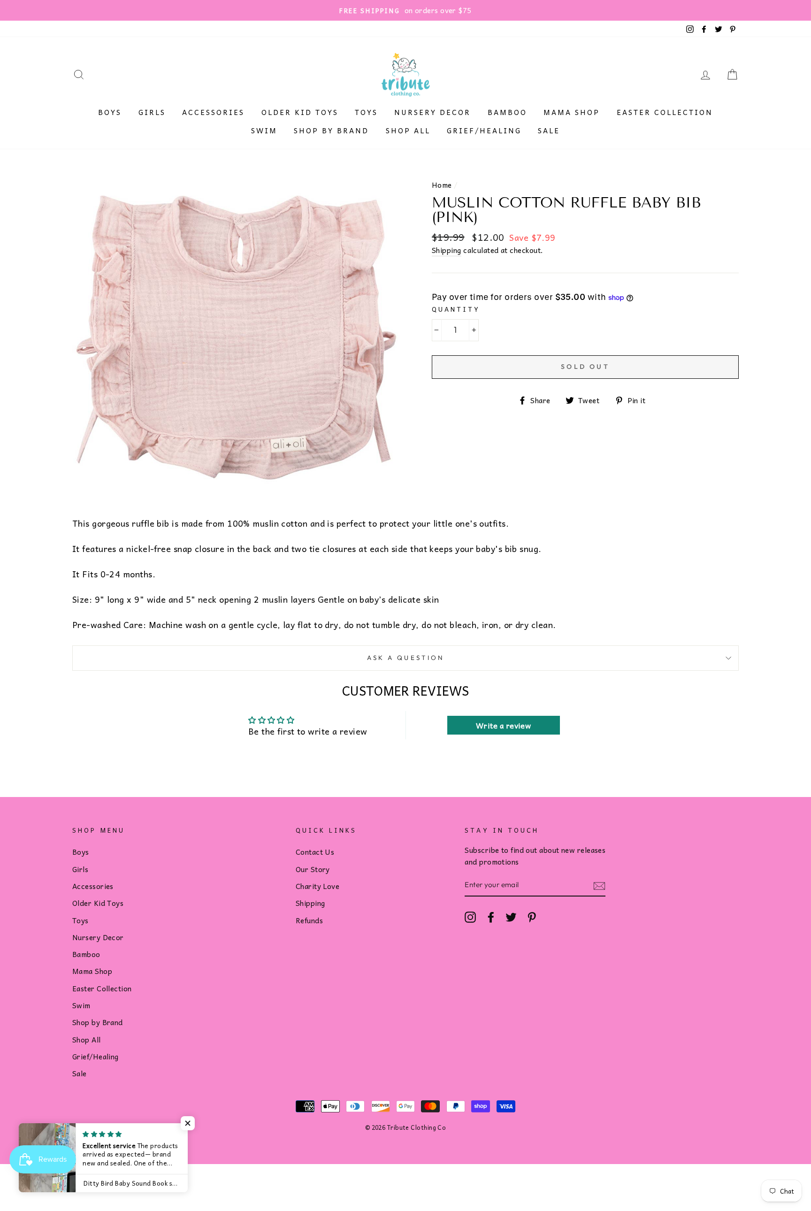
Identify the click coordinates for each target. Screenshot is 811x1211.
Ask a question (405, 657)
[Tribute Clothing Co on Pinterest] (531, 917)
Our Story (313, 869)
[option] (405, 10)
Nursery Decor (432, 112)
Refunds (309, 920)
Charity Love (317, 886)
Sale (549, 130)
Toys (366, 112)
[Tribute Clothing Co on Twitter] (511, 917)
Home (442, 185)
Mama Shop (571, 112)
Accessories (213, 112)
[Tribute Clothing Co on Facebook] (491, 917)
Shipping (446, 250)
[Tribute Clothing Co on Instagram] (470, 917)
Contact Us (315, 852)
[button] (188, 1123)
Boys (110, 112)
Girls (152, 112)
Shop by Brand (331, 130)
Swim (264, 130)
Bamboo (507, 112)
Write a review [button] (503, 725)
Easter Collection (665, 112)
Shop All (408, 130)
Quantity (456, 309)
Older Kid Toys (299, 112)
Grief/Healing (484, 130)
